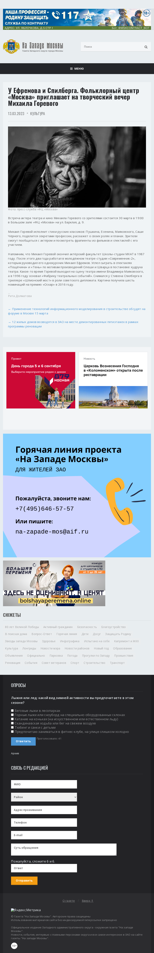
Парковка (56, 655)
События (31, 663)
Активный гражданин (58, 627)
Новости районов (77, 648)
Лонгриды (29, 648)
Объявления (14, 655)
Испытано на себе (97, 641)
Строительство (94, 663)
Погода (72, 655)
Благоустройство (113, 627)
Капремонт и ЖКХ (126, 641)
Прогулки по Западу (96, 655)
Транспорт (117, 663)
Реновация (12, 663)
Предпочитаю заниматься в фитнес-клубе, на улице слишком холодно (72, 731)
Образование (122, 648)
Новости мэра (50, 648)
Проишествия (123, 655)
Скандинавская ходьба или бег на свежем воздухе (55, 723)
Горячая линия (66, 634)
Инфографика (69, 641)
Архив (15, 753)
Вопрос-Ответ (41, 634)
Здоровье (49, 641)
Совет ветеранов (54, 663)
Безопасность (87, 627)
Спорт (75, 663)
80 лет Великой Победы (22, 627)
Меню (78, 68)
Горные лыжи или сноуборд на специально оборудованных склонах (70, 715)
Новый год (101, 648)
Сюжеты (12, 615)
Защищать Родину (118, 634)
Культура (37, 113)
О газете (69, 901)
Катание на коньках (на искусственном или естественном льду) (66, 719)
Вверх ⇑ (87, 901)
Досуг (97, 634)
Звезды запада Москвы (21, 641)
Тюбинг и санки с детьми (35, 727)
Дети (85, 634)
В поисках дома (16, 634)
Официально (36, 655)
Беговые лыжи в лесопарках (37, 710)
